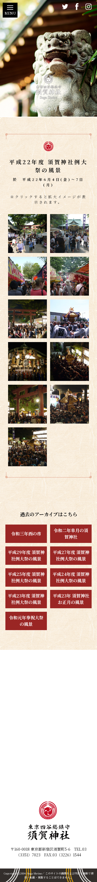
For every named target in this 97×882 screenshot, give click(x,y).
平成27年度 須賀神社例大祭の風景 (71, 555)
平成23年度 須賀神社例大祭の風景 (26, 599)
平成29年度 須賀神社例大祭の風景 (26, 555)
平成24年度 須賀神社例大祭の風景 (71, 577)
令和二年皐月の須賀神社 (71, 533)
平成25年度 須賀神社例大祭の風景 (26, 577)
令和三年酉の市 (26, 533)
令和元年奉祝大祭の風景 (26, 620)
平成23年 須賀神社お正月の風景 (71, 599)
